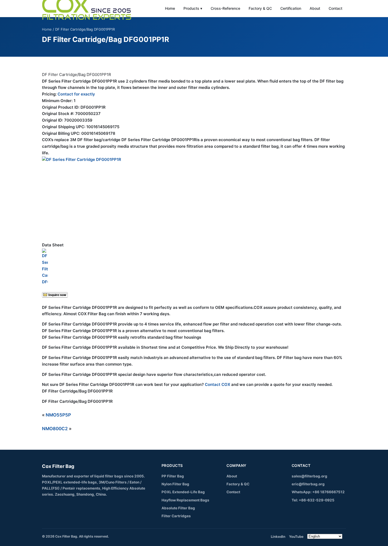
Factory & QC (260, 8)
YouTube (296, 536)
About (315, 8)
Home (170, 8)
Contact (335, 8)
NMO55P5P (58, 415)
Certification (290, 8)
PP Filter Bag (173, 476)
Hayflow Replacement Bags (185, 500)
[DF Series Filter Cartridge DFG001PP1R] (194, 196)
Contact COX (217, 384)
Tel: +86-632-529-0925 (313, 500)
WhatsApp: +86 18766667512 (318, 492)
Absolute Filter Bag (178, 508)
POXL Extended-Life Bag (183, 492)
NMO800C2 (55, 428)
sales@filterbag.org (309, 476)
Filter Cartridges (176, 516)
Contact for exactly (76, 94)
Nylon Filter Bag (175, 484)
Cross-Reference (225, 8)
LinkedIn (278, 536)
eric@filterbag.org (308, 484)
